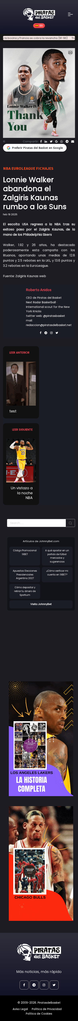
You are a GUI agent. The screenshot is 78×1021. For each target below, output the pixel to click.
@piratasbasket (54, 316)
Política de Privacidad (47, 1009)
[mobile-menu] (73, 14)
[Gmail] (56, 141)
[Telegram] (67, 141)
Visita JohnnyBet (41, 604)
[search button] (70, 523)
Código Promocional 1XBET (25, 552)
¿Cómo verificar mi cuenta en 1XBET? (57, 572)
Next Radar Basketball (41, 302)
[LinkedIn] (46, 141)
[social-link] (24, 984)
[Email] (72, 141)
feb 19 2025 (10, 214)
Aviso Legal (20, 1009)
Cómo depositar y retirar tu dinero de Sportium (25, 591)
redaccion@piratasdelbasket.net (49, 325)
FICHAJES (44, 168)
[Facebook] (41, 141)
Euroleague (23, 168)
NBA (7, 168)
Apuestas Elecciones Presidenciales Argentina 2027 (25, 574)
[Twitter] (51, 141)
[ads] (41, 738)
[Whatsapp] (61, 141)
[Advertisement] (40, 642)
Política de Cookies (39, 1014)
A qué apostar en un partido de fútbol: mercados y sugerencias (57, 556)
